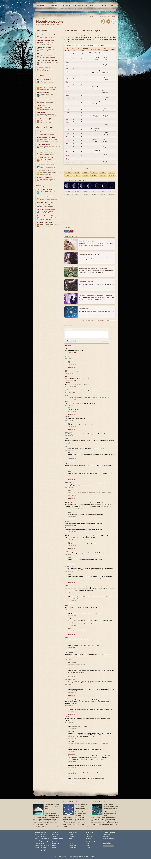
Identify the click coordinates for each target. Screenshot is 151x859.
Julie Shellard (71, 731)
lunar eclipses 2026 (101, 10)
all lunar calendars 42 (88, 320)
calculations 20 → (110, 320)
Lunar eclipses (41, 150)
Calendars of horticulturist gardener (47, 60)
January (71, 843)
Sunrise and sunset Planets (45, 170)
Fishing (37, 847)
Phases (103, 5)
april (94, 172)
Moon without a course (92, 840)
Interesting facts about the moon (46, 209)
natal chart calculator (67, 10)
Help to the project (108, 846)
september (85, 175)
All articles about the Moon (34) (46, 222)
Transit (54, 836)
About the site (106, 834)
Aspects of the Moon (91, 841)
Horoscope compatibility (44, 99)
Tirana (113, 16)
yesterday (52, 34)
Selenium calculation (58, 840)
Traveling (43, 851)
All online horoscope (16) (44, 119)
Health (36, 838)
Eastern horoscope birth (44, 79)
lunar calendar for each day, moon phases (48, 24)
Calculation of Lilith (57, 838)
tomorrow (46, 34)
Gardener (37, 843)
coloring (53, 53)
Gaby (69, 618)
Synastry (54, 847)
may (103, 172)
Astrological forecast (43, 92)
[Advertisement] (90, 211)
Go (102, 245)
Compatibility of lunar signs (45, 157)
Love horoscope (41, 105)
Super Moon (89, 845)
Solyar (54, 841)
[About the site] (108, 21)
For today (54, 5)
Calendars (40, 5)
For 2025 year (73, 847)
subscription (93, 16)
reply (74, 352)
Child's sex (44, 836)
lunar (57, 841)
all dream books (52, 196)
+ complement (102, 16)
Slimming (37, 840)
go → (58, 826)
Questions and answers (109, 838)
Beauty (37, 841)
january (68, 172)
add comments (70, 341)
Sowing (37, 845)
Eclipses (88, 838)
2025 (44, 47)
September (72, 836)
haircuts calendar (49, 10)
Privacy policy (107, 843)
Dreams (43, 834)
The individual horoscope (44, 85)
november (102, 175)
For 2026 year (80, 5)
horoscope (58, 10)
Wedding (43, 849)
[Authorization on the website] (103, 21)
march (85, 172)
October (71, 838)
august (76, 175)
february (77, 172)
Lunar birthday (41, 112)
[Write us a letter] (113, 21)
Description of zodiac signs (45, 202)
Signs (112, 5)
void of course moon (90, 10)
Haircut (37, 834)
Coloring (37, 836)
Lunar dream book (42, 196)
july (68, 175)
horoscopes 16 (100, 320)
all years (48, 47)
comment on (71, 367)
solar (47, 150)
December (72, 841)
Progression (55, 843)
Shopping (43, 847)
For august (66, 5)
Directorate (55, 845)
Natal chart (55, 834)
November (72, 840)
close (105, 341)
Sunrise (88, 843)
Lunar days (93, 5)
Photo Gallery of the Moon (44, 189)
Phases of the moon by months (46, 137)
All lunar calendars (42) (43, 67)
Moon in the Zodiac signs (44, 144)
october (94, 175)
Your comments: (69, 329)
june (111, 172)
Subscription (106, 840)
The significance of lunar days (45, 131)
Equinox (88, 847)
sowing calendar (40, 10)
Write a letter (106, 836)
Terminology (106, 841)
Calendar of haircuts (42, 53)
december (111, 175)
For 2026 (39, 47)
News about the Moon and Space (46, 216)
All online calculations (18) (44, 177)
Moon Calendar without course (45, 164)
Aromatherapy (45, 845)
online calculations (79, 10)
